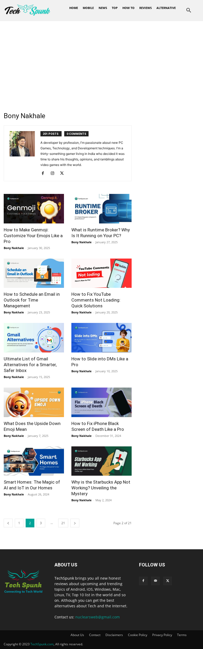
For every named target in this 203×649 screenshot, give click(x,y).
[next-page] (74, 523)
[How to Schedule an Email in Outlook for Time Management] (34, 273)
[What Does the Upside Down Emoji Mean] (34, 402)
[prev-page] (8, 523)
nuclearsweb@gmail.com (97, 616)
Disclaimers (114, 635)
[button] (188, 10)
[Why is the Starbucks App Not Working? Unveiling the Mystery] (101, 461)
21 (63, 523)
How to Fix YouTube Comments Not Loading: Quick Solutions (96, 300)
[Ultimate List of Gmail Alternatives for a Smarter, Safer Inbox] (34, 337)
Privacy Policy (162, 635)
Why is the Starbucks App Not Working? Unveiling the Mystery (100, 487)
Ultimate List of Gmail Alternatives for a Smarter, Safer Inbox (30, 364)
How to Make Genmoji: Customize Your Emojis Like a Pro (33, 235)
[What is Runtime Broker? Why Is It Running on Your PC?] (101, 208)
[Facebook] (44, 173)
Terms (182, 635)
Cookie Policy (137, 635)
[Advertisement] (101, 61)
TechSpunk (64, 578)
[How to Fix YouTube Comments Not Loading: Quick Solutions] (101, 273)
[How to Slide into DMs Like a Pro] (101, 337)
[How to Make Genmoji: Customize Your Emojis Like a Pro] (34, 208)
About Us (77, 635)
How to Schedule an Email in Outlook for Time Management (32, 300)
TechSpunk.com (42, 644)
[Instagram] (54, 173)
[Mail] (155, 581)
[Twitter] (63, 173)
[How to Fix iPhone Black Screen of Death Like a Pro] (101, 402)
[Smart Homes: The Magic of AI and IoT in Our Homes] (34, 461)
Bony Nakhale (14, 248)
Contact (94, 635)
